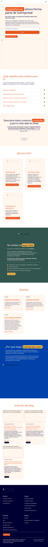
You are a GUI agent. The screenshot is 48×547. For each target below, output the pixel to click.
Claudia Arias (28, 440)
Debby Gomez (7, 440)
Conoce (6, 442)
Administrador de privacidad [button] (8, 539)
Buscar (22, 32)
